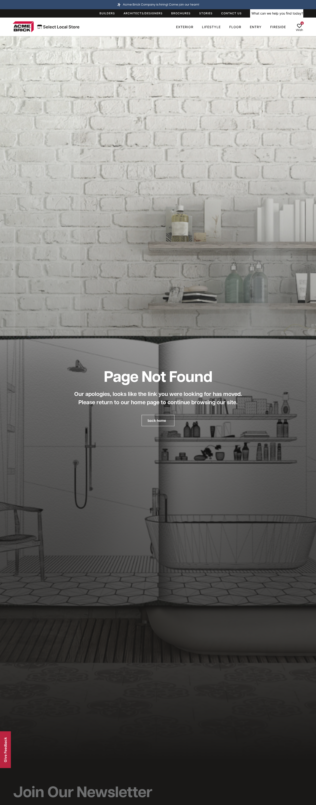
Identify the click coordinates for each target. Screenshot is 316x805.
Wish (299, 30)
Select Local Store (61, 26)
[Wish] (299, 26)
